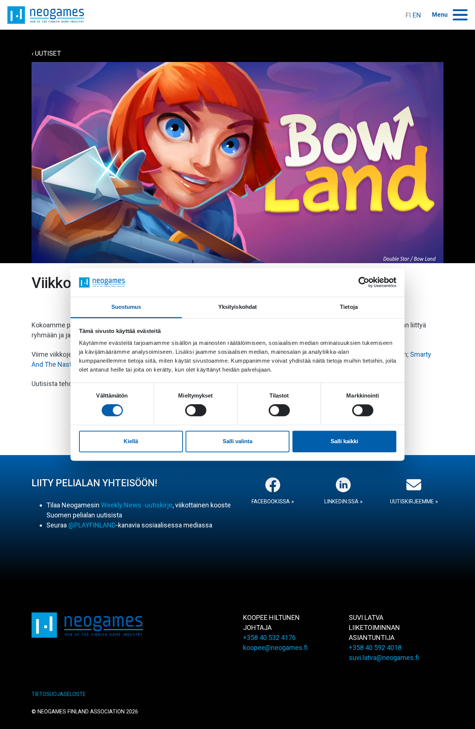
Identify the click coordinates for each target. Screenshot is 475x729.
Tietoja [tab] (349, 307)
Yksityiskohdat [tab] (237, 307)
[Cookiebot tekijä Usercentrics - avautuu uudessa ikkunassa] (363, 282)
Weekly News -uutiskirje (137, 505)
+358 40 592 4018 (375, 647)
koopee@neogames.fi (275, 647)
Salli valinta (237, 441)
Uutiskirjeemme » (414, 501)
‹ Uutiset (46, 53)
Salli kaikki (344, 441)
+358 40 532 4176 (269, 637)
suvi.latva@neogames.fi (384, 657)
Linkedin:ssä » (343, 501)
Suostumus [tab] (126, 307)
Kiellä (131, 441)
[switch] (195, 410)
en (417, 15)
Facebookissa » (273, 501)
